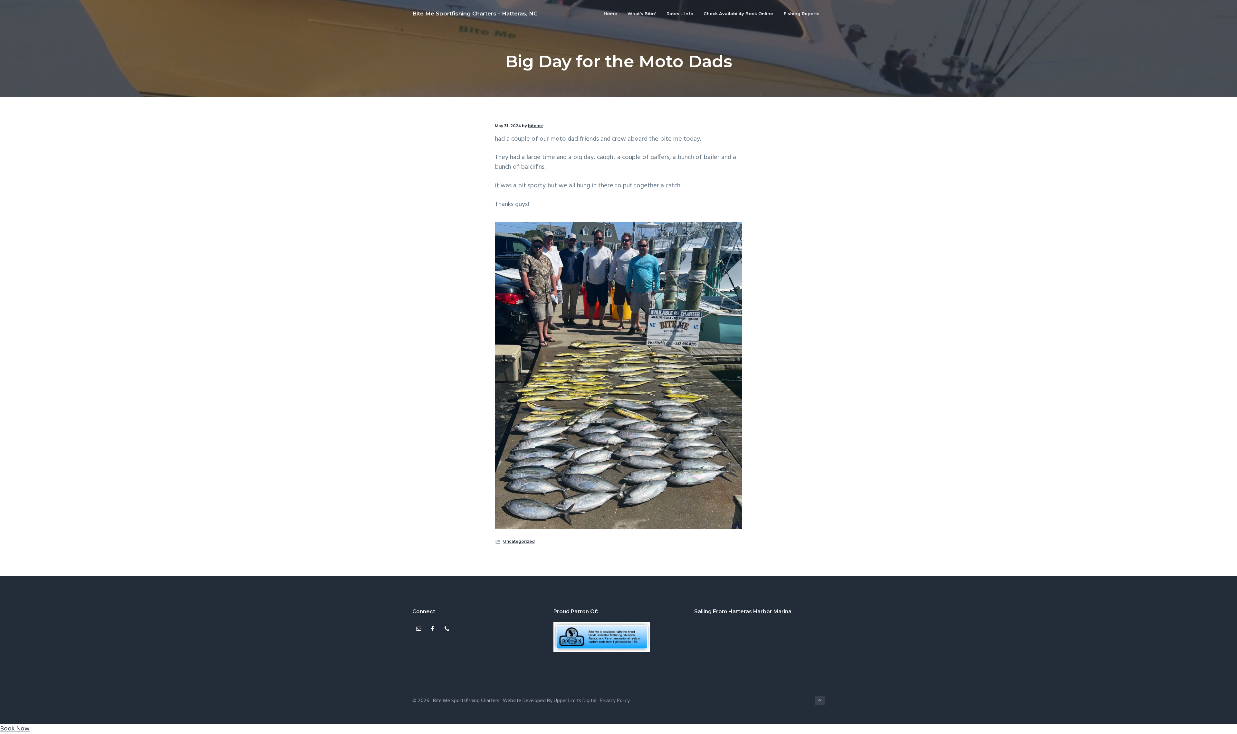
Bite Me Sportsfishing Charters (466, 701)
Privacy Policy (615, 701)
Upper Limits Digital (575, 701)
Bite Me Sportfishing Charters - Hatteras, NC (474, 13)
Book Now (15, 729)
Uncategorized (519, 541)
